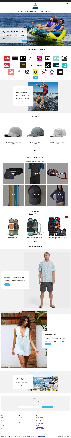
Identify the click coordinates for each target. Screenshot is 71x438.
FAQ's (20, 423)
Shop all (35, 77)
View (13, 177)
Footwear (45, 11)
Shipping (20, 420)
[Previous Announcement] (20, 1)
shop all (7, 284)
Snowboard (31, 11)
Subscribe (47, 407)
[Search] (69, 3)
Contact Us (20, 419)
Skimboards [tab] (40, 213)
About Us (20, 417)
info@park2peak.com (39, 417)
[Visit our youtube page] (41, 426)
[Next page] (68, 135)
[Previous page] (3, 135)
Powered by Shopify (60, 436)
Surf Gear (35, 11)
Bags (49, 11)
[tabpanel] (35, 229)
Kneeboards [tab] (36, 213)
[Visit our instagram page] (39, 426)
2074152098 (38, 419)
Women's (22, 11)
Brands (52, 11)
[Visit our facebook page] (37, 426)
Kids (25, 11)
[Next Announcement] (50, 1)
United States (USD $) (3, 436)
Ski (27, 11)
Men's (19, 11)
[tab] (34, 241)
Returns (20, 422)
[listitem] (35, 1)
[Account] (64, 3)
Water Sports (41, 11)
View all (35, 150)
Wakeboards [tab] (31, 213)
